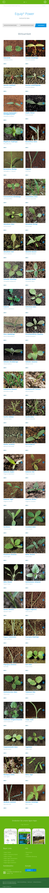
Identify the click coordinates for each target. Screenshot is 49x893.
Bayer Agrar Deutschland (10, 858)
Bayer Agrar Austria (9, 860)
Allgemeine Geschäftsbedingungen (9, 883)
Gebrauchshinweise (37, 882)
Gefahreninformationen (27, 25)
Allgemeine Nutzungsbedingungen (9, 882)
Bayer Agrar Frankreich (10, 862)
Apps (27, 854)
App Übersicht (25, 824)
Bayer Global (7, 852)
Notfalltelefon (7, 870)
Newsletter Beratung (31, 856)
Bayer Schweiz (8, 856)
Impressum (29, 882)
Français (43, 5)
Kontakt (29, 870)
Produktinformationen (10, 25)
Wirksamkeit (41, 25)
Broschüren (29, 852)
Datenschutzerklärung (21, 882)
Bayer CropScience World (10, 854)
